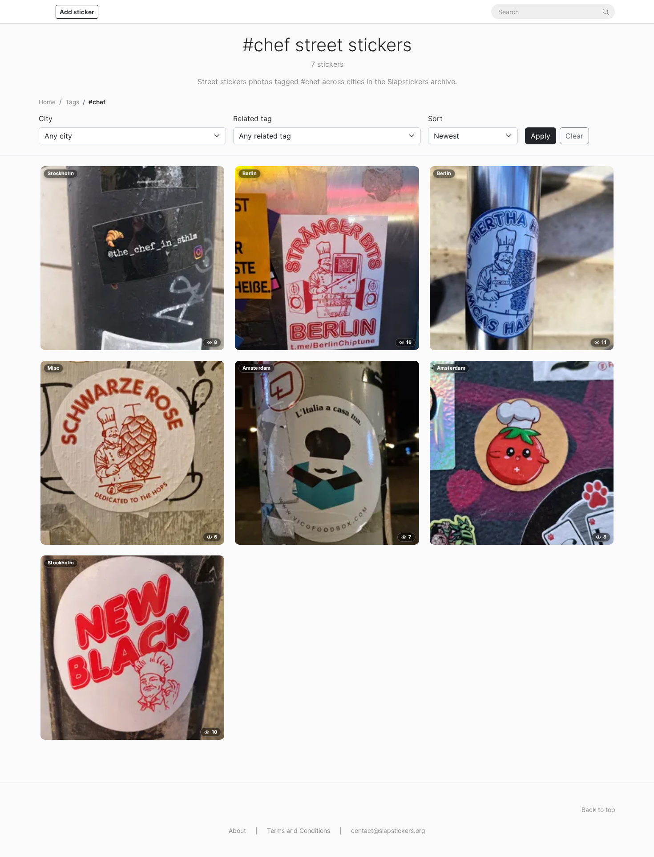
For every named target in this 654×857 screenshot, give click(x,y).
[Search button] (606, 11)
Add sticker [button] (77, 12)
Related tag (252, 118)
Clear (574, 135)
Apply (540, 135)
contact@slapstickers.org (388, 830)
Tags (72, 102)
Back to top (598, 809)
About (237, 830)
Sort (435, 118)
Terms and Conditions (298, 830)
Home (47, 102)
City (45, 118)
